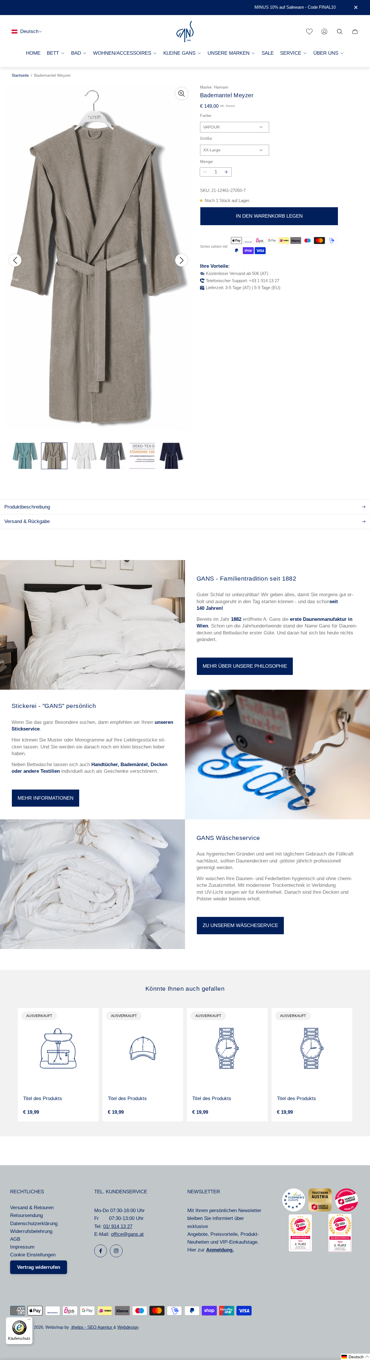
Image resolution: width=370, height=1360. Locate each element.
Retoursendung (26, 1215)
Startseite (20, 75)
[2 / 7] (54, 456)
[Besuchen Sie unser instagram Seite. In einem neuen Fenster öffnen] (116, 1251)
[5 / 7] (142, 456)
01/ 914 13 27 (117, 1226)
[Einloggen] (324, 31)
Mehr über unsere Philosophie (245, 666)
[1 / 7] (25, 456)
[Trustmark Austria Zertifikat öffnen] (320, 1210)
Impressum (22, 1247)
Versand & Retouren (31, 1207)
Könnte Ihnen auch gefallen (185, 988)
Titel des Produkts (42, 1098)
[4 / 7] (113, 456)
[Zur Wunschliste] (309, 31)
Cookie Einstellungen (33, 1255)
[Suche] (339, 31)
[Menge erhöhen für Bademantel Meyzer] (226, 172)
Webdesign (127, 1327)
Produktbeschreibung (27, 507)
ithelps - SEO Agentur (91, 1327)
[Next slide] (181, 260)
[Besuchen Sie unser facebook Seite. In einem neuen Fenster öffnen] (100, 1251)
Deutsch (29, 31)
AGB (15, 1239)
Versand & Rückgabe (27, 521)
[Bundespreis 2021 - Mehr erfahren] (340, 1250)
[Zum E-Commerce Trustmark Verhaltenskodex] (293, 1210)
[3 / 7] (83, 456)
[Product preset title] (58, 1048)
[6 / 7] (171, 456)
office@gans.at (127, 1234)
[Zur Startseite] (185, 31)
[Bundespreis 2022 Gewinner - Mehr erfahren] (300, 1250)
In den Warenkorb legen (269, 216)
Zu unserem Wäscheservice (240, 925)
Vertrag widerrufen (38, 1267)
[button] (355, 1357)
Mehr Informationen (45, 798)
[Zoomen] (181, 93)
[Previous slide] (15, 260)
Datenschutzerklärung (34, 1223)
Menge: (207, 161)
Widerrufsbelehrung (31, 1231)
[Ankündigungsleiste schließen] (355, 7)
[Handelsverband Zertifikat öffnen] (346, 1210)
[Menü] (29, 1320)
